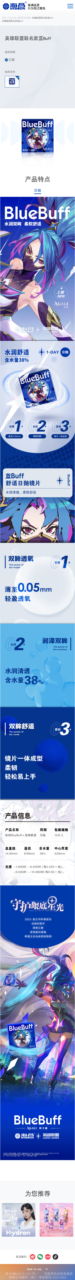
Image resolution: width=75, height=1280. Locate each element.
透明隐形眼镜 (24, 18)
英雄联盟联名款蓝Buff (42, 18)
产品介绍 (11, 18)
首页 (4, 18)
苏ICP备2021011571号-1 (22, 1273)
